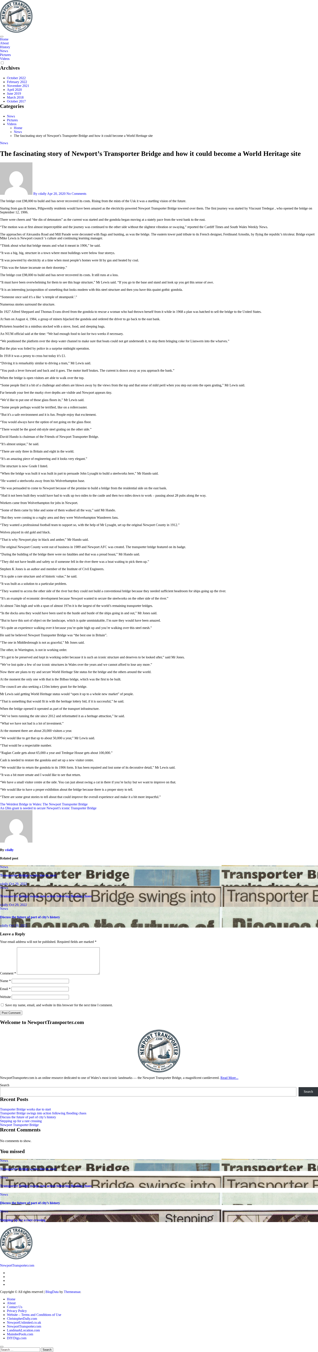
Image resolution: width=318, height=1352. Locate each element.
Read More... (229, 1078)
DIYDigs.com (16, 1338)
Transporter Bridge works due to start (28, 875)
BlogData (52, 1292)
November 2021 (18, 86)
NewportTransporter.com (17, 1265)
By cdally (39, 193)
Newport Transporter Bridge (19, 1125)
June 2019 (14, 93)
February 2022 (17, 82)
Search (4, 1085)
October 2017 (16, 101)
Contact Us (14, 1307)
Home (4, 39)
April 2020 (14, 89)
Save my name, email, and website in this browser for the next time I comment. (59, 1005)
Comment (8, 973)
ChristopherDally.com (22, 1318)
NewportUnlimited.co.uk (24, 1322)
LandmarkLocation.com (23, 1330)
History (5, 47)
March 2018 (15, 97)
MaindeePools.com (20, 1334)
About (4, 43)
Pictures (5, 55)
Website (5, 997)
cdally (9, 850)
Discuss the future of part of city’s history (30, 917)
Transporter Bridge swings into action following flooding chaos (46, 896)
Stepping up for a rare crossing (21, 1121)
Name (5, 981)
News (4, 51)
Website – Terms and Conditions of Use (34, 1315)
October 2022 (16, 78)
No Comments (76, 193)
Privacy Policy (17, 1311)
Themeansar (72, 1292)
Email (5, 989)
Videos (5, 59)
